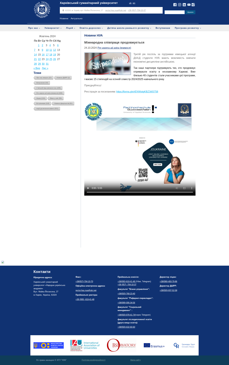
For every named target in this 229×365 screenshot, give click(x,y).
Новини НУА (93, 35)
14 (35, 54)
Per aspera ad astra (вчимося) (49, 93)
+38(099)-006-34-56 (126, 303)
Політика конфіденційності (93, 360)
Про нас (33, 28)
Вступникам (163, 28)
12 (54, 50)
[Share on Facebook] (3, 262)
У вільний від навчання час (48, 88)
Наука (40, 98)
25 (50, 59)
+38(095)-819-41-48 (127, 281)
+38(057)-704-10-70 (84, 281)
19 (54, 54)
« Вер (36, 68)
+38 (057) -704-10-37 (127, 284)
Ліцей (69, 28)
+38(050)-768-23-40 (126, 293)
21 (35, 59)
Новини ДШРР (63, 77)
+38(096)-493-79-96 (168, 281)
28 (35, 64)
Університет (52, 28)
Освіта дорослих (90, 28)
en (134, 3)
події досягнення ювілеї (47, 108)
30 (43, 64)
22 (39, 59)
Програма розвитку (187, 28)
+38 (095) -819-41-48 (85, 299)
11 (50, 50)
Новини (64, 18)
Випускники (42, 83)
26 (54, 59)
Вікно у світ (56, 98)
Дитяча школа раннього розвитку (128, 28)
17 (47, 54)
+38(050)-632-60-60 (126, 327)
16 (43, 54)
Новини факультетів (63, 103)
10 (47, 50)
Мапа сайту (135, 360)
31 (47, 64)
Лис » (45, 68)
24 (47, 59)
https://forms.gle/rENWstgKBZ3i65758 (137, 91)
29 (39, 64)
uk (130, 3)
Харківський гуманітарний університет (89, 3)
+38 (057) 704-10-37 (137, 10)
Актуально (77, 18)
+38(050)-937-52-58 (168, 290)
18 (50, 54)
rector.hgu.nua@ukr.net (115, 10)
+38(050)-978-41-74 (126, 315)
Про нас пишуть (44, 77)
